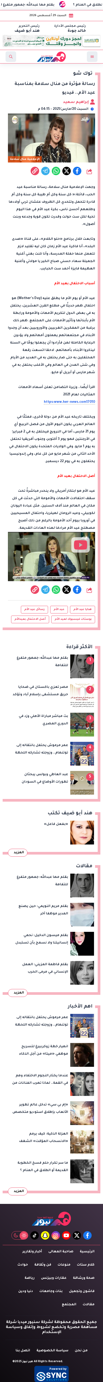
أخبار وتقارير (32, 1252)
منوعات (64, 1265)
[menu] (92, 56)
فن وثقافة (42, 1265)
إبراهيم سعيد (76, 102)
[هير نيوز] (51, 1218)
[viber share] (45, 171)
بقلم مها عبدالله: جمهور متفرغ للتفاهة (34, 5)
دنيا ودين (25, 1291)
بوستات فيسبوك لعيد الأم (73, 619)
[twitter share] (66, 171)
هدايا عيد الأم (82, 609)
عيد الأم (59, 609)
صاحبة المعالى (60, 1252)
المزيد (19, 853)
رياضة (30, 1278)
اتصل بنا (23, 1351)
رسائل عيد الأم (34, 609)
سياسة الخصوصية (52, 1351)
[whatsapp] (35, 171)
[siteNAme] (51, 56)
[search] (10, 56)
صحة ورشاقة (84, 1278)
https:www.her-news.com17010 (69, 402)
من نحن (81, 1351)
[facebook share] (77, 171)
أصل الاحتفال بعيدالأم (30, 619)
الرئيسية (87, 1252)
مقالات (89, 1305)
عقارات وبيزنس (54, 1278)
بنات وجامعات (51, 1291)
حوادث (22, 1265)
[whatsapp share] (56, 171)
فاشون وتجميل (82, 1291)
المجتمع (69, 1305)
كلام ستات (86, 1265)
